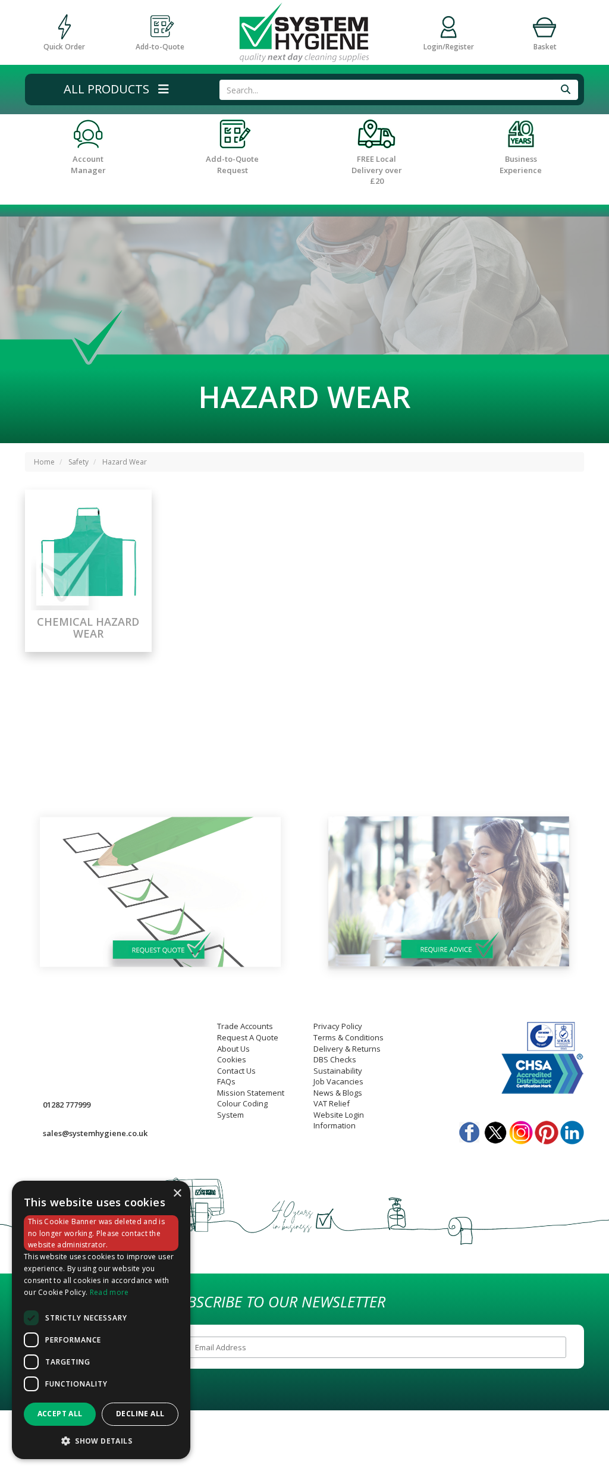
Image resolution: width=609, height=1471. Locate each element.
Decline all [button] (140, 1414)
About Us (233, 1048)
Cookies (231, 1059)
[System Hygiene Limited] (304, 31)
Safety (78, 462)
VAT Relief (331, 1103)
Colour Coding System (242, 1109)
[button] (116, 89)
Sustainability (337, 1070)
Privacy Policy (337, 1026)
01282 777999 (66, 1104)
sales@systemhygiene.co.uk (95, 1133)
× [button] (176, 1193)
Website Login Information (338, 1120)
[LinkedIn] (572, 1129)
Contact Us (236, 1070)
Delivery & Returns (347, 1048)
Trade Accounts (245, 1026)
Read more (109, 1292)
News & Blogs (337, 1092)
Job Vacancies (338, 1081)
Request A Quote (247, 1037)
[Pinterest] (546, 1129)
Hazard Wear (124, 462)
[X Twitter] (495, 1129)
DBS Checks (334, 1059)
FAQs (226, 1081)
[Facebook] (470, 1129)
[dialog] (101, 1320)
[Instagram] (521, 1129)
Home (44, 462)
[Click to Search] (565, 90)
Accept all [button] (60, 1414)
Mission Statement (250, 1092)
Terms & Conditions (348, 1037)
